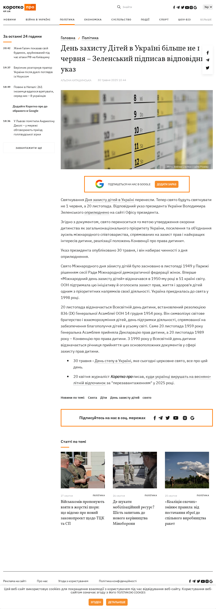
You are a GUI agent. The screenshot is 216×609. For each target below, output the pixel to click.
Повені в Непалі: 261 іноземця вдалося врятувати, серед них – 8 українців (34, 91)
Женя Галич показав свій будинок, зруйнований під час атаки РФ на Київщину (32, 52)
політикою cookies (131, 592)
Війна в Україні (38, 19)
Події (145, 19)
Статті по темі (73, 441)
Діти (103, 398)
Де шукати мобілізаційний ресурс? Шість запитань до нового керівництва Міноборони (134, 512)
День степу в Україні (113, 360)
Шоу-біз (184, 19)
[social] (174, 7)
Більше (206, 19)
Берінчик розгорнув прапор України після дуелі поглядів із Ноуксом (33, 72)
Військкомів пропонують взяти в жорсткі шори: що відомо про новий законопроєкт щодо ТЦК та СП (82, 512)
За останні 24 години (22, 36)
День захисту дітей (124, 398)
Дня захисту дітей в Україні (109, 199)
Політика (67, 19)
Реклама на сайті (14, 581)
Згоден (96, 602)
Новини (10, 19)
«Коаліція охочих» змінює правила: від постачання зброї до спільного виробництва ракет (185, 512)
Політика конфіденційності (118, 581)
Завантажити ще (29, 147)
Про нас (42, 581)
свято (147, 398)
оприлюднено (96, 212)
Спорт (164, 19)
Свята (92, 398)
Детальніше (117, 602)
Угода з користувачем (73, 581)
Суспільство (121, 19)
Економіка (93, 19)
